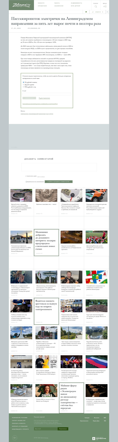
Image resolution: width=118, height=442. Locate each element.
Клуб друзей (75, 6)
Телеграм (87, 418)
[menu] (59, 4)
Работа (57, 3)
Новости (41, 3)
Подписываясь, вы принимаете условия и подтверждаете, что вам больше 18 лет (40, 103)
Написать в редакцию (20, 426)
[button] (29, 98)
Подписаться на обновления (35, 181)
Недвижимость (76, 3)
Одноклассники (84, 421)
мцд (47, 114)
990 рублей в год (30, 87)
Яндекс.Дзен (96, 421)
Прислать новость (19, 423)
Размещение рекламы (19, 417)
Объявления (59, 6)
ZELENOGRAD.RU (34, 28)
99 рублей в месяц (31, 82)
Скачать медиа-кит (19, 420)
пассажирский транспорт (37, 114)
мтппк (51, 114)
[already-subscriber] (44, 98)
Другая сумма (29, 85)
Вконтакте (96, 418)
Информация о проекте (20, 429)
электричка (24, 114)
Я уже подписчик (44, 98)
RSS (105, 421)
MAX (105, 418)
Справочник (42, 6)
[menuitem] (42, 3)
